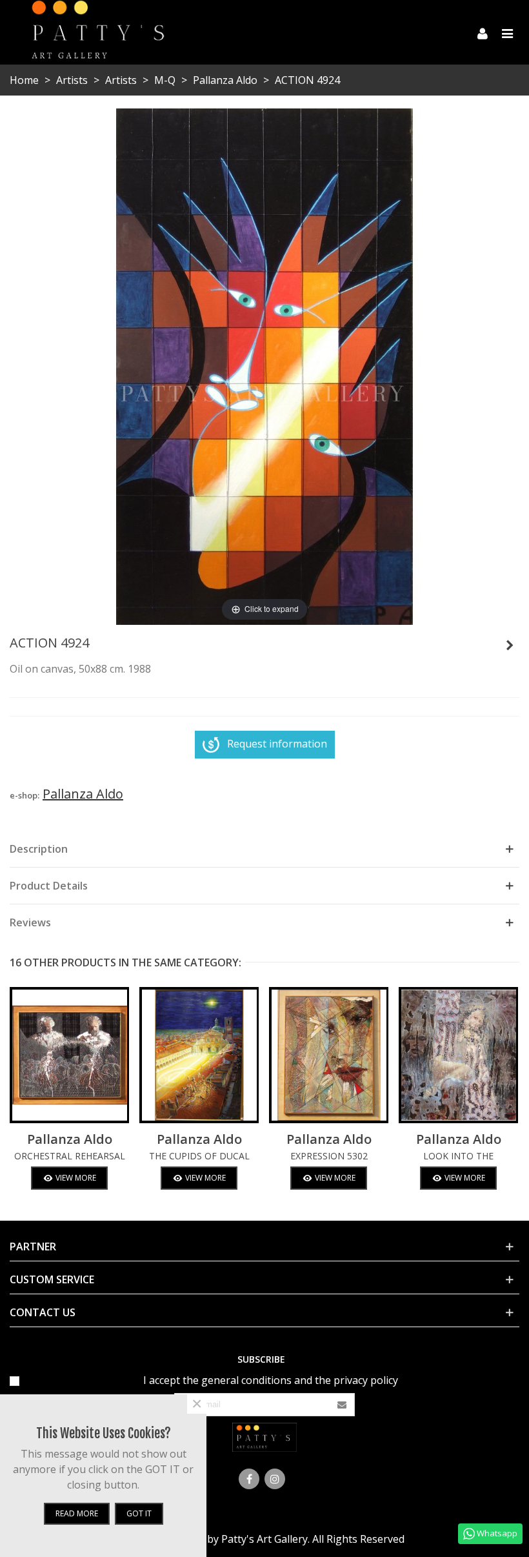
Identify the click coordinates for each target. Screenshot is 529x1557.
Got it (139, 1513)
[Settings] (482, 32)
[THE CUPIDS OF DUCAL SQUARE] (199, 1055)
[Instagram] (274, 1479)
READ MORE (76, 1513)
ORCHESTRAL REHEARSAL (69, 1156)
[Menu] (507, 32)
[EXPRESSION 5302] (328, 1055)
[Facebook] (249, 1479)
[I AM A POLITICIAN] (509, 645)
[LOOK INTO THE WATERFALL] (458, 1055)
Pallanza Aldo (69, 1139)
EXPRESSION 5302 (329, 1156)
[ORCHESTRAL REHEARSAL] (69, 1055)
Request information (277, 744)
